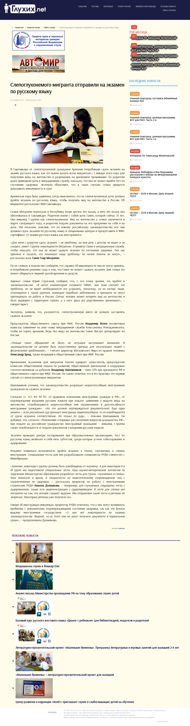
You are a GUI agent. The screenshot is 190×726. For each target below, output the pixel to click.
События (82, 6)
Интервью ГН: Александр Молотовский (154, 37)
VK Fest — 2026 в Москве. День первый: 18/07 (152, 214)
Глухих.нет (118, 713)
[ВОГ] (38, 40)
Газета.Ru (122, 528)
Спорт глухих (124, 6)
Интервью (108, 6)
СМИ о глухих (169, 10)
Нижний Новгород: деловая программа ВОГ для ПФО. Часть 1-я (154, 48)
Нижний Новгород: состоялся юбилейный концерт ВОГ (153, 99)
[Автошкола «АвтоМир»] (38, 63)
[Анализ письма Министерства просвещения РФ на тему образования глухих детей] (34, 579)
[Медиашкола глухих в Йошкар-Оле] (34, 552)
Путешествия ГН (168, 6)
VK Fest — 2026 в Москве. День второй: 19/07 (152, 195)
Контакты (52, 712)
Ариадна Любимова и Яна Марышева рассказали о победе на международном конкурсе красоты (153, 174)
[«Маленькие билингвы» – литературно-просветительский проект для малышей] (34, 661)
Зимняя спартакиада (146, 6)
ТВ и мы (95, 6)
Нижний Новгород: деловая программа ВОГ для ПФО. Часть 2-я (154, 57)
